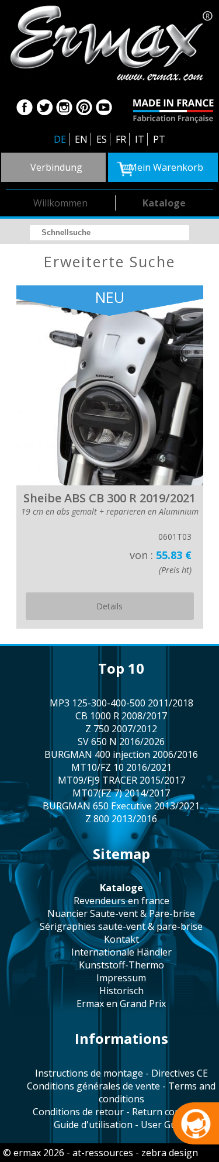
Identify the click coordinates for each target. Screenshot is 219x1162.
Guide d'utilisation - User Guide (121, 1124)
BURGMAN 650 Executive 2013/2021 (121, 805)
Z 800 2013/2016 (121, 818)
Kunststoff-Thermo (121, 964)
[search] (109, 233)
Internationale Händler (121, 952)
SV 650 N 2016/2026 (121, 741)
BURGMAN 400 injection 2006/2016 (121, 754)
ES (101, 139)
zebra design (169, 1152)
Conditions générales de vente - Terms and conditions (121, 1092)
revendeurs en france (121, 900)
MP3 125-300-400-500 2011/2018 (121, 702)
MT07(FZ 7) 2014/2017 (121, 793)
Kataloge (164, 202)
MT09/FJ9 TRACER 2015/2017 (121, 780)
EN (81, 139)
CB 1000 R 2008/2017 (121, 715)
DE (60, 139)
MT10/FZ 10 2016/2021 (121, 767)
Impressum (121, 977)
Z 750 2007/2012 (121, 728)
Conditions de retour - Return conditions (121, 1111)
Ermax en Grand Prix (121, 1003)
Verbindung (56, 167)
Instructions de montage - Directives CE (121, 1073)
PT (159, 139)
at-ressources (102, 1152)
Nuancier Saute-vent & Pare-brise (121, 913)
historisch (121, 990)
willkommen (60, 202)
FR (121, 139)
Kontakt (121, 939)
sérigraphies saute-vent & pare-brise (121, 926)
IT (139, 139)
